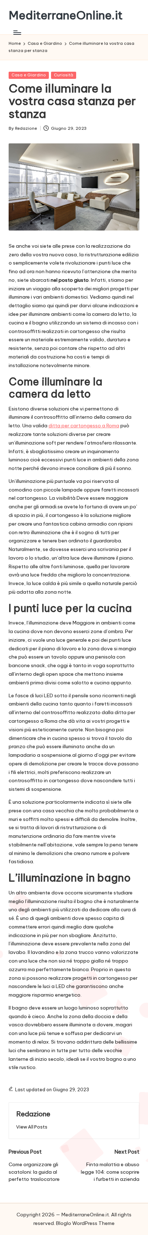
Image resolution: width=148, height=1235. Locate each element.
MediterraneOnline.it (66, 15)
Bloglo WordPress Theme (85, 1223)
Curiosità (63, 74)
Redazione (33, 1114)
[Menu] (16, 32)
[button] (31, 1127)
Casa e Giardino (28, 74)
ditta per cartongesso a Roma (83, 425)
